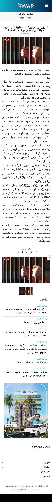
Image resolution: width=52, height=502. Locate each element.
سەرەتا (29, 17)
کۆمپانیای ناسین (17, 489)
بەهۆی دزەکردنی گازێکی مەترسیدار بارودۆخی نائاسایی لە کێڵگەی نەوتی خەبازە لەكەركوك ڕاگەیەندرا (26, 349)
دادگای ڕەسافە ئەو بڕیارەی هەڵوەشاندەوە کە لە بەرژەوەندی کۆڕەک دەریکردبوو (26, 311)
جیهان (22, 17)
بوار (6, 486)
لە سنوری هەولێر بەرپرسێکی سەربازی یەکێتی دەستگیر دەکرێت (26, 334)
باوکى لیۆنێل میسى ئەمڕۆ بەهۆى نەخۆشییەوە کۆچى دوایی (26, 373)
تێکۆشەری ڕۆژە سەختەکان (35, 322)
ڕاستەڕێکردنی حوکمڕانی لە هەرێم (31, 362)
